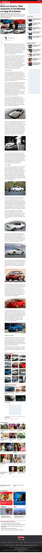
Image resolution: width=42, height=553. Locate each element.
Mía (34, 542)
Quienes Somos (12, 545)
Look (29, 542)
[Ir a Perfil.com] (40, 0)
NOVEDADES (2, 4)
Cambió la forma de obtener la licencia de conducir (9, 528)
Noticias (5, 542)
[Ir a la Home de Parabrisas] (6, 2)
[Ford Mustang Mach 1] (15, 379)
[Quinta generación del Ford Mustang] (22, 365)
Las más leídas (30, 16)
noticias (19, 493)
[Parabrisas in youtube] (23, 539)
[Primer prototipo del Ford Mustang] (15, 372)
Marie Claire (9, 542)
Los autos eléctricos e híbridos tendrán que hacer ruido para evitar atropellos (13, 524)
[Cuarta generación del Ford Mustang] (15, 365)
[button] (24, 21)
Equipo (25, 545)
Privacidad (21, 545)
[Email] (1, 47)
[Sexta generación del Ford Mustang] (8, 372)
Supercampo (25, 542)
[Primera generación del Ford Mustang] (15, 357)
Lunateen (37, 542)
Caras (2, 542)
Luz (31, 542)
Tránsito (35, 545)
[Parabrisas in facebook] (20, 539)
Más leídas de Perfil (31, 43)
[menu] (0, 2)
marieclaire (6, 507)
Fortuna (14, 542)
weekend (19, 507)
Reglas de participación (30, 545)
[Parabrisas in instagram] (18, 539)
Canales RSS (7, 545)
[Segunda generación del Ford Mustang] (22, 357)
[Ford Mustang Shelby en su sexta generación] (8, 379)
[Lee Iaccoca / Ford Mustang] (8, 357)
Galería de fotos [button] (7, 17)
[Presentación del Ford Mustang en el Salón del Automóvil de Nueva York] (22, 379)
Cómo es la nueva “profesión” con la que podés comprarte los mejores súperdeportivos (12, 526)
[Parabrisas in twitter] (21, 539)
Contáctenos (17, 545)
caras (6, 493)
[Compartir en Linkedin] (1, 44)
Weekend (21, 542)
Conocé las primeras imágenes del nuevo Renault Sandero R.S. (10, 523)
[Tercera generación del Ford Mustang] (8, 365)
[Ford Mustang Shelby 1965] (22, 372)
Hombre (17, 542)
